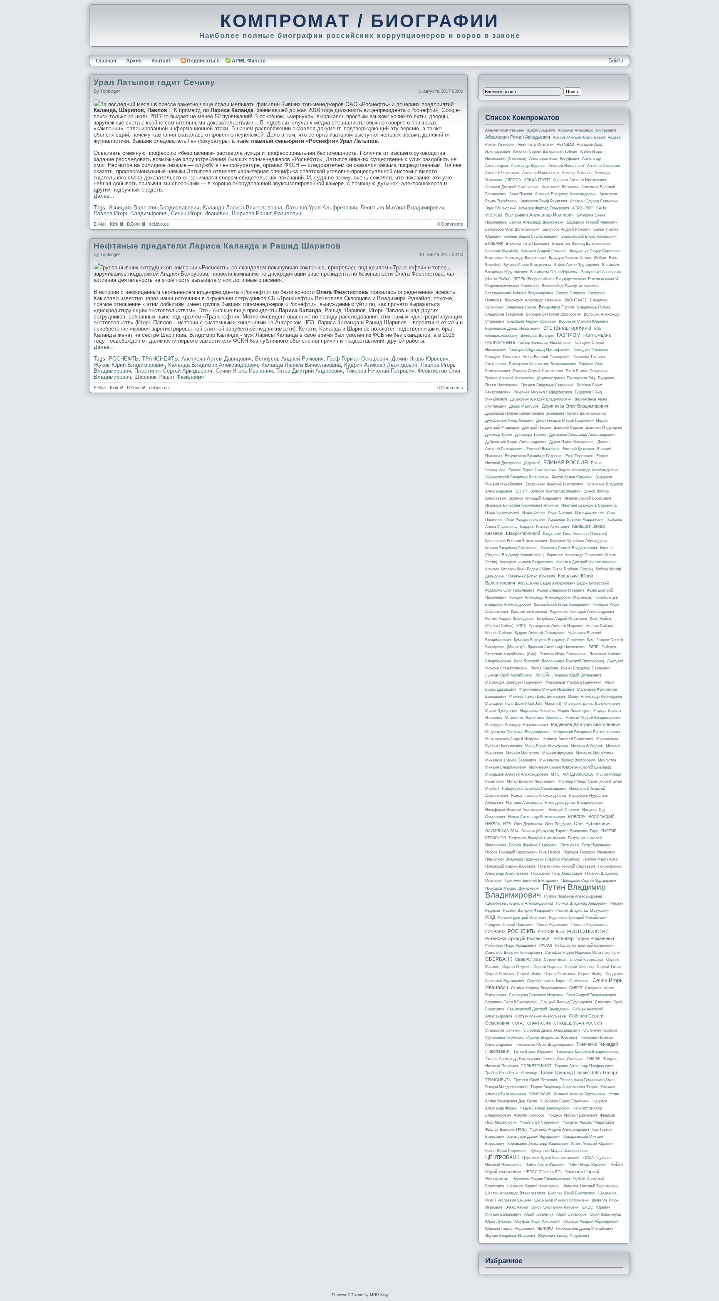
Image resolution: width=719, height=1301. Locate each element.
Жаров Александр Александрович (589, 470)
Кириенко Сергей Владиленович (568, 548)
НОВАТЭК (576, 817)
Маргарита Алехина (537, 711)
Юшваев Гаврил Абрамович (509, 1228)
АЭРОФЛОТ (582, 208)
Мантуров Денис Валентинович (592, 703)
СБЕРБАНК (498, 959)
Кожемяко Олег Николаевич (509, 590)
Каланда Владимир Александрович (213, 365)
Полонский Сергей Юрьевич (510, 866)
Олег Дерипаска (528, 824)
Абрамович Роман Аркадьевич (517, 136)
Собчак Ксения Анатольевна (540, 1016)
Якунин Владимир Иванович (510, 1236)
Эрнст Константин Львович (555, 1207)
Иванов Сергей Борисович (587, 498)
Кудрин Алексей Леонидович (380, 365)
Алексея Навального (540, 173)
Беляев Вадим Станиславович (531, 236)
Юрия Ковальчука (605, 1214)
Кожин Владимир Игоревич (560, 590)
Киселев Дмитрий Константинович (586, 562)
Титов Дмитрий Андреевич (309, 371)
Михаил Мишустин (522, 753)
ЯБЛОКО (545, 1228)
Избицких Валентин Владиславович (154, 207)
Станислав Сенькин (503, 1030)
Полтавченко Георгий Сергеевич (566, 866)
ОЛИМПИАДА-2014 (501, 831)
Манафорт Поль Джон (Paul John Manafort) (523, 703)
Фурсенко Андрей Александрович (559, 1129)
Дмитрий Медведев (502, 427)
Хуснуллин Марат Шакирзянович (560, 1151)
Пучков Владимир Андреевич (581, 903)
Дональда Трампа (530, 435)
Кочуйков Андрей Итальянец (562, 619)
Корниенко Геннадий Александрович (582, 611)
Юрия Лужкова (498, 1221)
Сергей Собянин (579, 967)
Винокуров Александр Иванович (533, 300)
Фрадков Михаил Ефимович (572, 1115)
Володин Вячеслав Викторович (553, 314)
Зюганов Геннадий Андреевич (535, 498)
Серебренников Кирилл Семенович (558, 981)
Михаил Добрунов (587, 746)
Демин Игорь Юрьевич (420, 359)
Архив (133, 61)
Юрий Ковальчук (538, 1214)
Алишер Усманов (577, 173)
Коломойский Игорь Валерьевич (562, 604)
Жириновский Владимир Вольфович (517, 477)
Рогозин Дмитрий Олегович (522, 917)
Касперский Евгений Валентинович (516, 541)
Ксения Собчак (498, 633)
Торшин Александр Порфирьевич (584, 1066)
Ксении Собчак (599, 626)
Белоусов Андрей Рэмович (289, 359)
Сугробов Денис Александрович (551, 1030)
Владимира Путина (593, 307)
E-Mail (100, 223)
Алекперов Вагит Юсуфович (554, 159)
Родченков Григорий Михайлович (578, 917)
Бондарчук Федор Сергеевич (595, 251)
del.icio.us (159, 223)
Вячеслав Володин (537, 335)
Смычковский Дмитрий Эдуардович (538, 1009)
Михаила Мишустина (594, 753)
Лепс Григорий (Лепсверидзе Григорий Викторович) (559, 661)
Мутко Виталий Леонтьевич (531, 781)
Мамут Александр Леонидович (595, 696)
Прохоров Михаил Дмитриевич (512, 888)
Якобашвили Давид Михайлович (584, 1228)
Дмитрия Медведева (604, 427)
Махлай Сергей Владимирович (592, 718)
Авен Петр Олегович (536, 144)
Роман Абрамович (552, 925)
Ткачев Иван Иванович (563, 1059)
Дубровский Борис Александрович (515, 442)
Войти (615, 60)
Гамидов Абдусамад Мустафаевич (539, 350)
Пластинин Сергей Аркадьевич (173, 371)
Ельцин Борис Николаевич (532, 470)
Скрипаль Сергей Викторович (511, 1002)
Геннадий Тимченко (590, 350)
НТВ (507, 824)
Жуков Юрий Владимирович (129, 365)
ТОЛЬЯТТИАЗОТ (536, 1066)
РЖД (490, 917)
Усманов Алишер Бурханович (579, 1094)
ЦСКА (588, 1158)
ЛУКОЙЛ (543, 675)
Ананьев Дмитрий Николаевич (512, 187)
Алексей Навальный (566, 166)
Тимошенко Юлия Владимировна (544, 1044)
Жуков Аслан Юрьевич (572, 477)
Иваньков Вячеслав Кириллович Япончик (521, 505)
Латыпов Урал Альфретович (321, 207)
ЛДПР (593, 647)
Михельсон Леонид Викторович (567, 760)
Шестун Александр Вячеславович (515, 1193)
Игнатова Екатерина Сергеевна (589, 505)
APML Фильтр (248, 61)
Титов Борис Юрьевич (533, 1052)
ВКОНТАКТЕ (576, 300)
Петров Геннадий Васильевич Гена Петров (522, 852)
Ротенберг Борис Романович (583, 938)
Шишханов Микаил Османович (561, 1200)
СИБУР (575, 988)
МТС (555, 774)
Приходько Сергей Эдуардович (588, 880)
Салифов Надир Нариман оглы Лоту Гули (582, 952)
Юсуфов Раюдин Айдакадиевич (591, 1221)
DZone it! (136, 223)
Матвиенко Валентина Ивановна (534, 718)
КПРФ (521, 626)
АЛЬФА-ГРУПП (537, 180)
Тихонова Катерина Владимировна (587, 1052)
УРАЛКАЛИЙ (539, 1094)
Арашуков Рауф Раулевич (544, 201)
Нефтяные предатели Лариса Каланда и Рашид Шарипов (217, 245)
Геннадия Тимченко (502, 357)
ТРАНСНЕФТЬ (160, 359)
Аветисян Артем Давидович (216, 359)
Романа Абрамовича (589, 925)
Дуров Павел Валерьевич (572, 442)
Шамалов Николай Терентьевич (591, 1186)
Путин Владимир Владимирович (545, 891)
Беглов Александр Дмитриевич (536, 222)
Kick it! (116, 223)
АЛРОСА (513, 180)
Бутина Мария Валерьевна (527, 265)
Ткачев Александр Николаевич (512, 1059)
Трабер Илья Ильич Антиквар (511, 1073)
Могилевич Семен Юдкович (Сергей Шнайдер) (570, 767)
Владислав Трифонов (504, 314)
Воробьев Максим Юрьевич (583, 321)
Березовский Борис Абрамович (589, 236)
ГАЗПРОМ (568, 335)
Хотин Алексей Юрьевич (593, 1144)
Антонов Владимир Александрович (566, 194)
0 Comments (450, 223)
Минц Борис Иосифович (546, 746)
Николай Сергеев (563, 810)
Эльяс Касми (516, 1207)
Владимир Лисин (521, 307)
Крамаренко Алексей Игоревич (556, 626)
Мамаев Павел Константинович (537, 696)
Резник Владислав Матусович (583, 910)
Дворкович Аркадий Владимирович (541, 399)
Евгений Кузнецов (578, 449)
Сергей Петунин (516, 967)
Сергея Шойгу (590, 974)
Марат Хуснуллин (501, 711)
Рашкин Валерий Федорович (528, 910)
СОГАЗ (518, 1023)
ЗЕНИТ (521, 491)
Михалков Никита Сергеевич (510, 760)
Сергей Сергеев (547, 967)
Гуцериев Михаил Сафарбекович (542, 392)
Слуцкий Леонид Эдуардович (566, 1002)
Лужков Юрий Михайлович (509, 675)
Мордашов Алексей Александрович (516, 774)
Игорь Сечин (533, 512)
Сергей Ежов (555, 960)
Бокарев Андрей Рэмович (544, 251)
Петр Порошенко (596, 845)
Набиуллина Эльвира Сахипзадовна (534, 788)
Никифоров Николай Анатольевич (515, 810)
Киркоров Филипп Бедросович (526, 562)
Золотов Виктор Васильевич (555, 491)
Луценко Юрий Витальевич (577, 675)
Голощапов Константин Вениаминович (542, 364)
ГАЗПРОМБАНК (597, 335)
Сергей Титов (609, 967)
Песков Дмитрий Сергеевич (533, 845)
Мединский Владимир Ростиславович (586, 732)
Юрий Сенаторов (571, 1214)
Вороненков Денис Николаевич (512, 328)
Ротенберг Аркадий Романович (517, 938)
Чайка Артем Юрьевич (545, 1165)
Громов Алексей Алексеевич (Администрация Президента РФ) (540, 378)
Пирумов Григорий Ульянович (589, 852)
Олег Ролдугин (558, 824)
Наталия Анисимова (524, 803)
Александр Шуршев (528, 166)
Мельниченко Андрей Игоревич (512, 739)
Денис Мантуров (524, 406)
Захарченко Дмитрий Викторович (554, 484)
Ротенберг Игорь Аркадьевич (510, 945)
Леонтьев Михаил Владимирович (402, 207)
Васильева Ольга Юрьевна (554, 272)
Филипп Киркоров (529, 1115)
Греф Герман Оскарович (357, 359)
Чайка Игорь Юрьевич (587, 1165)
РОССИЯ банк (551, 932)
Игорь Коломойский (502, 512)
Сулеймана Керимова (504, 1037)
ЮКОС (587, 1207)
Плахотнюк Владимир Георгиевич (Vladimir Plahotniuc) (532, 859)
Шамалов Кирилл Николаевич (533, 1186)
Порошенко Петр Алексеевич (556, 873)
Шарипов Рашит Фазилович (266, 213)
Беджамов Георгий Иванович (592, 222)
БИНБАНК (494, 243)
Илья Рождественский (525, 519)
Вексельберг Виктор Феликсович (571, 286)
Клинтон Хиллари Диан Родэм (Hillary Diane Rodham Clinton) (539, 569)
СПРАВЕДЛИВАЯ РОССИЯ (578, 1023)
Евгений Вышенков (543, 449)
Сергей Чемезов (499, 974)
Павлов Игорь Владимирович (131, 213)
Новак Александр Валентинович (536, 817)
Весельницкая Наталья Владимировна (519, 293)
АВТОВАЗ (565, 144)
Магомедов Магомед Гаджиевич (573, 682)
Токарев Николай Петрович (380, 371)
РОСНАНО (495, 932)
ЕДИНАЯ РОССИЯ (565, 462)
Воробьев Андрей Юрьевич (531, 321)
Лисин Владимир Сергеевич (585, 668)
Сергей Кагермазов (586, 960)
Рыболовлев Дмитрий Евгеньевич (585, 945)
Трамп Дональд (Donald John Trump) (578, 1072)
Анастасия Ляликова (560, 187)
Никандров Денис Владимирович (574, 803)
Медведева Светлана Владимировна (517, 732)
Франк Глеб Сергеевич (540, 1122)
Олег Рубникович (592, 823)
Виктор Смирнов (570, 293)
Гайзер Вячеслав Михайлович (545, 343)
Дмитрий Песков (536, 427)
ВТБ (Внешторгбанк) (567, 328)
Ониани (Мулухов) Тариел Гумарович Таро (559, 831)
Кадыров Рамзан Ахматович (544, 527)
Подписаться (203, 61)
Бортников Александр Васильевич (515, 258)
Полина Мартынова (600, 859)
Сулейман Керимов (600, 1030)
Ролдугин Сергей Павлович (509, 925)
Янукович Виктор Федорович (563, 1236)
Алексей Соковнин (603, 166)
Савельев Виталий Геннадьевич (513, 952)
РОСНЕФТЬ (124, 359)
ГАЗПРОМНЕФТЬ (500, 343)
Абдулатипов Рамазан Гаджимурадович (520, 130)
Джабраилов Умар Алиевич (509, 420)
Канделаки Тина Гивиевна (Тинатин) (575, 534)
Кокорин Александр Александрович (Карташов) (551, 597)
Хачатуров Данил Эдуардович (533, 1136)
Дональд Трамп (498, 435)
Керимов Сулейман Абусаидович (579, 541)
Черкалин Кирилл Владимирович (541, 1179)
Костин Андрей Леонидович (509, 619)
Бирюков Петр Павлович (527, 243)
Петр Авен (569, 845)
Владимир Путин (556, 306)
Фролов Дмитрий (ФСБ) (506, 1129)
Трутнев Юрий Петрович (535, 1080)
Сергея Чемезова (559, 974)
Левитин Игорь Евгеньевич (563, 654)
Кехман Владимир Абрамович (511, 548)
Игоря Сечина (560, 512)
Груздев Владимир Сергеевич (547, 385)
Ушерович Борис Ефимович (565, 1101)
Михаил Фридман (557, 753)
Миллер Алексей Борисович (568, 739)
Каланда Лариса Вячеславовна (242, 207)
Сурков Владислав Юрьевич (551, 1037)
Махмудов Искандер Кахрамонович (516, 725)
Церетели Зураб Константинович (551, 1158)
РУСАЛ (545, 945)
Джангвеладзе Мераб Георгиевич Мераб (571, 420)
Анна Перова (520, 194)
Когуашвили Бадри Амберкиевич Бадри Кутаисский (563, 583)
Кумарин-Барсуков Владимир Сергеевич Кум (553, 640)
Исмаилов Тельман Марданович (576, 519)
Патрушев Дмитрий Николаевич (537, 838)
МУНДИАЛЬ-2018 (578, 774)
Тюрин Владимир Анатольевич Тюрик (564, 1087)
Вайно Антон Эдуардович (576, 265)
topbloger (110, 91)
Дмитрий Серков (568, 427)
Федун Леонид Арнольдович (545, 1108)
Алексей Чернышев (502, 173)
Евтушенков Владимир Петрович (534, 456)
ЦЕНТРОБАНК (502, 1157)
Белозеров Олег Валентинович (512, 229)
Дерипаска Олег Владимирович (575, 405)
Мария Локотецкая (574, 711)
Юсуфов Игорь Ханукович (537, 1221)
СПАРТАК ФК (539, 1023)
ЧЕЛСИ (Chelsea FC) (543, 1172)
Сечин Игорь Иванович (199, 213)
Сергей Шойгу (529, 974)
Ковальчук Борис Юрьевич (531, 576)
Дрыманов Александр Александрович (582, 435)
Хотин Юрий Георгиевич (506, 1151)
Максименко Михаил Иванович (546, 689)
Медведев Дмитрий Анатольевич (585, 724)
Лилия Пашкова (544, 668)
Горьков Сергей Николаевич (538, 371)
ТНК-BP (593, 1059)
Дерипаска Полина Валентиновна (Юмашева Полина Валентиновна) (545, 413)
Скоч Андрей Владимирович (591, 995)
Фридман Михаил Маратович (588, 1122)
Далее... (104, 196)
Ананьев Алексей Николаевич (579, 180)
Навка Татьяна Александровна (538, 796)
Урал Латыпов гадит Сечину (154, 82)
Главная (106, 61)
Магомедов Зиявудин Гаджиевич (514, 682)
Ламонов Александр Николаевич (556, 647)
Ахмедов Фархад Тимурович (543, 208)
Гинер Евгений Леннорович (546, 357)
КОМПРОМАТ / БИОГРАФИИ (359, 21)
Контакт (161, 61)
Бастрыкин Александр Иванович (539, 214)
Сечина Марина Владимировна (538, 988)
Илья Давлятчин (589, 512)
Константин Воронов (529, 611)
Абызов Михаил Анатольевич (579, 137)
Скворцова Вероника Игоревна (536, 995)
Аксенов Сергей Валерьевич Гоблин (545, 151)
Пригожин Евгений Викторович (531, 880)
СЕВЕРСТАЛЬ (528, 960)
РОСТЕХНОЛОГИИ (588, 931)
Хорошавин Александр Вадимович (537, 1144)
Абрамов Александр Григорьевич (587, 130)
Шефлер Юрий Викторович (571, 1193)
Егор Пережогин (579, 456)
